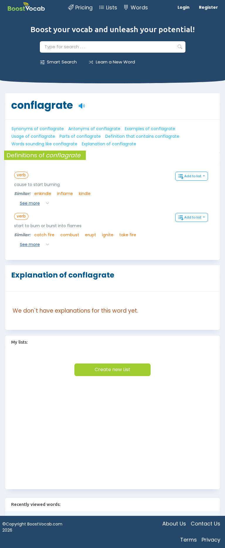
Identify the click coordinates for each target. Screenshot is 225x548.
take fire (127, 235)
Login (184, 7)
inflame (65, 194)
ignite (107, 235)
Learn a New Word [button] (115, 62)
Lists (111, 7)
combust (69, 235)
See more (30, 203)
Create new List (112, 369)
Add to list (193, 176)
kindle (85, 194)
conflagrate (42, 102)
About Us (174, 523)
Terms (188, 539)
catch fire (44, 235)
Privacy (211, 539)
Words (139, 7)
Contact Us (205, 523)
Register (208, 7)
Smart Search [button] (62, 62)
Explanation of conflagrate (109, 144)
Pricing (84, 7)
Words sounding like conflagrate (44, 144)
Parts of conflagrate (80, 136)
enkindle (42, 194)
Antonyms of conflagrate (94, 129)
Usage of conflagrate (33, 136)
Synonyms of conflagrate (37, 129)
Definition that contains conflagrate (142, 136)
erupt (90, 235)
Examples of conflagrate (150, 129)
